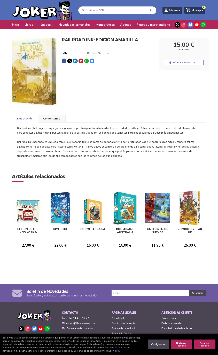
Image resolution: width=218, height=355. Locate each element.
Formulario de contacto (80, 328)
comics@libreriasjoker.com (80, 323)
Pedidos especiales (172, 323)
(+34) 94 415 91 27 (77, 318)
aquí (117, 350)
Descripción (25, 118)
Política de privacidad (123, 328)
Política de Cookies (122, 333)
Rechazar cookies (181, 344)
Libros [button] (29, 25)
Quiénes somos (169, 318)
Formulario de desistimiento (176, 328)
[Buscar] (151, 10)
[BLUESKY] (190, 25)
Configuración (158, 344)
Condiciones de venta (123, 323)
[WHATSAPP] (203, 25)
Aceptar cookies (205, 344)
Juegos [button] (46, 25)
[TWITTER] (177, 25)
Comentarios (51, 118)
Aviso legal (118, 318)
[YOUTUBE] (197, 25)
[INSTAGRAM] (184, 25)
